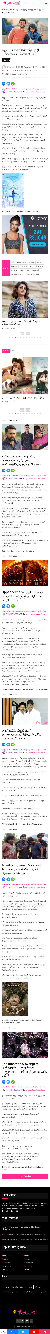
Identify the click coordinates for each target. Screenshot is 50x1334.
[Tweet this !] (8, 84)
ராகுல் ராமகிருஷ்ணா (36, 266)
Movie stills (28, 1263)
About (26, 1270)
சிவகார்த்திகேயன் (40, 1292)
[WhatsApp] (13, 84)
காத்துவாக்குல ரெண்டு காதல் (13, 1287)
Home (5, 10)
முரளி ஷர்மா (23, 266)
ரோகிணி (14, 270)
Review (27, 1255)
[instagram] (44, 1331)
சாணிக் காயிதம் (8, 1292)
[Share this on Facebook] (3, 84)
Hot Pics (5, 1270)
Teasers (27, 1259)
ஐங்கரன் (38, 1287)
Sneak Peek (6, 1266)
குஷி (13, 350)
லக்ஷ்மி (22, 270)
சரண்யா (39, 262)
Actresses (6, 1263)
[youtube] (34, 1331)
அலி (12, 262)
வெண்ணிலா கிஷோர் (17, 274)
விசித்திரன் (29, 1287)
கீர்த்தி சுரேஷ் (27, 1292)
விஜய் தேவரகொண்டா (34, 270)
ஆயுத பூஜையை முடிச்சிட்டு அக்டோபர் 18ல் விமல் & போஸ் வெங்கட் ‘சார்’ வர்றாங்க (25, 1239)
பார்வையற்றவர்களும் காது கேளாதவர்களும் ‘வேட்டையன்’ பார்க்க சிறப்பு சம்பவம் (24, 1234)
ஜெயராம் (14, 266)
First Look (28, 1266)
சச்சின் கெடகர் (22, 262)
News (12, 10)
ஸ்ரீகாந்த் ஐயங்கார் (33, 274)
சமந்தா (31, 262)
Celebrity (5, 1259)
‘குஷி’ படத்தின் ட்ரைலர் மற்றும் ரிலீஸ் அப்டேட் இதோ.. (24, 397)
